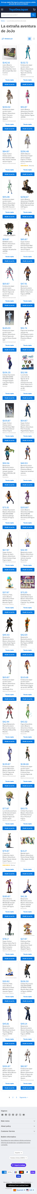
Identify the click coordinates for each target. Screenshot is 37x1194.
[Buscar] (33, 15)
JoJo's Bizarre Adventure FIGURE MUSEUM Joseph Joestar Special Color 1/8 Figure (9, 902)
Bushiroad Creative (8, 604)
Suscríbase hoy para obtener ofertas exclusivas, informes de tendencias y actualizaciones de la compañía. (16, 1142)
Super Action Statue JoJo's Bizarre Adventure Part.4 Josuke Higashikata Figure (27, 427)
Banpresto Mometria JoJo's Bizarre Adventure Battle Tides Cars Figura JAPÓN (27, 290)
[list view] (34, 39)
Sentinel (23, 209)
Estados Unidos (17, 1158)
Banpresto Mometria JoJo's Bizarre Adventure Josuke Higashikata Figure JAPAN (27, 1030)
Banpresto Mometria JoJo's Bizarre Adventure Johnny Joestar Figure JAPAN (27, 902)
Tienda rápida (9, 80)
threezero (5, 1078)
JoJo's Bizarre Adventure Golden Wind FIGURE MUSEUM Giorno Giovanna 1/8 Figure (27, 513)
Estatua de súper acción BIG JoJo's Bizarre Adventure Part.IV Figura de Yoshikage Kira (9, 770)
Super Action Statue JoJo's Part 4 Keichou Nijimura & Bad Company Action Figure (9, 945)
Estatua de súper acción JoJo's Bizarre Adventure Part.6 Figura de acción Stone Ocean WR (9, 335)
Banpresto (24, 295)
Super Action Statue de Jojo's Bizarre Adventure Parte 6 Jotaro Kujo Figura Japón (9, 556)
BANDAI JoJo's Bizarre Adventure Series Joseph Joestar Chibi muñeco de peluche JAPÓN (9, 246)
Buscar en (7, 1182)
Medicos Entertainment (27, 76)
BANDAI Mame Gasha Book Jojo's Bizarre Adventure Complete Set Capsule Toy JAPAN (27, 598)
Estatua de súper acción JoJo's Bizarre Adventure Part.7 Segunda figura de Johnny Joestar (27, 69)
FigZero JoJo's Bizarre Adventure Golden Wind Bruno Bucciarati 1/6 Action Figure (9, 1072)
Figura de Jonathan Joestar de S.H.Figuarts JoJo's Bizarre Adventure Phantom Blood (27, 334)
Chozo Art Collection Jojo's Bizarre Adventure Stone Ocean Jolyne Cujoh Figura (9, 857)
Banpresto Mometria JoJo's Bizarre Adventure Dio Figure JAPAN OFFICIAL (27, 641)
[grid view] (29, 39)
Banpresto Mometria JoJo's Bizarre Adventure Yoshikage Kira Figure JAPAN (9, 1030)
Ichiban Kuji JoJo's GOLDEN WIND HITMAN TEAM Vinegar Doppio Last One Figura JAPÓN (9, 379)
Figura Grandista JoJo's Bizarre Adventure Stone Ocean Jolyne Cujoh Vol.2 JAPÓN (27, 728)
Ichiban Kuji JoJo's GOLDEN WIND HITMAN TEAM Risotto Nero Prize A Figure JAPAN (27, 987)
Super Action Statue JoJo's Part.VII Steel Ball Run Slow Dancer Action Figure (8, 427)
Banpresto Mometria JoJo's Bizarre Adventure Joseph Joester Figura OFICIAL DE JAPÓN (9, 470)
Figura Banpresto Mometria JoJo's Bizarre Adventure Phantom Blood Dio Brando (9, 728)
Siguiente (23, 1097)
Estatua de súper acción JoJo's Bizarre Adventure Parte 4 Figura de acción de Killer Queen (27, 1073)
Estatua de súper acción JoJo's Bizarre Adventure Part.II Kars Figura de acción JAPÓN (27, 683)
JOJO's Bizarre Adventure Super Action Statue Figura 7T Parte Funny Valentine (27, 157)
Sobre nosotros (16, 1182)
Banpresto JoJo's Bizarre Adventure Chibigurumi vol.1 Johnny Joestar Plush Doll (27, 556)
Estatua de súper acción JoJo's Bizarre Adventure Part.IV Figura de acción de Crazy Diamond (9, 291)
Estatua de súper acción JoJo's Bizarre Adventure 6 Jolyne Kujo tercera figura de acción (27, 771)
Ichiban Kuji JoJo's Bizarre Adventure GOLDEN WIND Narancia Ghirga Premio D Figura (9, 513)
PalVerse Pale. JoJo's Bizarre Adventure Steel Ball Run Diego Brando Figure (8, 598)
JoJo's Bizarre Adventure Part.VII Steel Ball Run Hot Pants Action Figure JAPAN (27, 113)
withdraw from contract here (18, 1185)
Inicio (3, 21)
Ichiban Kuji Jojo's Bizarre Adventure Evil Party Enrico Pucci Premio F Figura (27, 815)
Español (17, 1152)
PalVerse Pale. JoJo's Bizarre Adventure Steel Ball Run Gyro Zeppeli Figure (26, 945)
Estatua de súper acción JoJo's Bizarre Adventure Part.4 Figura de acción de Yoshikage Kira (9, 684)
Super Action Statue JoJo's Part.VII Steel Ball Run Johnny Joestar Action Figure (9, 157)
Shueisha (5, 74)
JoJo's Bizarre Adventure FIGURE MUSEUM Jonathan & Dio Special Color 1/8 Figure (27, 203)
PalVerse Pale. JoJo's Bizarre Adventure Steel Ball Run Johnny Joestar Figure (8, 987)
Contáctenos (27, 1182)
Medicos (23, 163)
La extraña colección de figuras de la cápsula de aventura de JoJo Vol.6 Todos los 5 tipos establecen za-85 (26, 381)
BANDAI (5, 253)
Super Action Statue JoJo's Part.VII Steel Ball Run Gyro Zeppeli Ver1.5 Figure (26, 245)
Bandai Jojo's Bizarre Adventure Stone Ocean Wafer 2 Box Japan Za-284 (27, 856)
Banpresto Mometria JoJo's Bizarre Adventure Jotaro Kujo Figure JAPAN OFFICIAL (9, 641)
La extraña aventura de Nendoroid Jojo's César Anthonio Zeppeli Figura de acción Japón (9, 815)
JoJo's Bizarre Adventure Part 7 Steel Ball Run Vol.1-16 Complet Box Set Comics (9, 69)
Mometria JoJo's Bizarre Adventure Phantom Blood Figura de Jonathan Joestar (27, 469)
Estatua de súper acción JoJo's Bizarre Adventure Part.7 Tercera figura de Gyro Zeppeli (9, 114)
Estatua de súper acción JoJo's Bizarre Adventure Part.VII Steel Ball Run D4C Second (9, 203)
